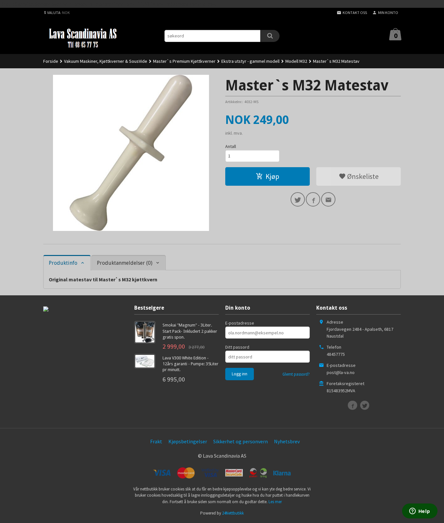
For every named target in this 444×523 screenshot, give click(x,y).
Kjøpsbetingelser (187, 441)
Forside (50, 61)
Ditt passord (237, 347)
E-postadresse (239, 323)
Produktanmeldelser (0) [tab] (124, 263)
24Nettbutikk (233, 513)
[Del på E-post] (328, 199)
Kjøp (272, 176)
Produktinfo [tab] (63, 263)
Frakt (156, 441)
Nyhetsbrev (287, 441)
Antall (230, 146)
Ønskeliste (362, 176)
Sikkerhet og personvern (240, 441)
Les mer (275, 501)
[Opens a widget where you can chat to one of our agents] (419, 511)
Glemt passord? (296, 374)
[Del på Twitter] (298, 199)
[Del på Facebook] (313, 199)
